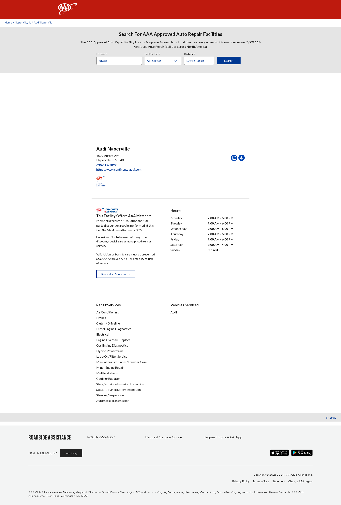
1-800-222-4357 (101, 437)
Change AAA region (300, 481)
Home (8, 22)
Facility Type (152, 53)
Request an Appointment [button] (115, 274)
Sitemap (331, 417)
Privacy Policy (240, 481)
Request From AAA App (223, 437)
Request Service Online (163, 437)
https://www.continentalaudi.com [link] (118, 169)
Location (101, 53)
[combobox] (120, 60)
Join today (71, 453)
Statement (278, 481)
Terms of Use (261, 481)
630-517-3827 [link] (106, 165)
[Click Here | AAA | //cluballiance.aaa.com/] (67, 12)
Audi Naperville (43, 22)
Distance (189, 53)
